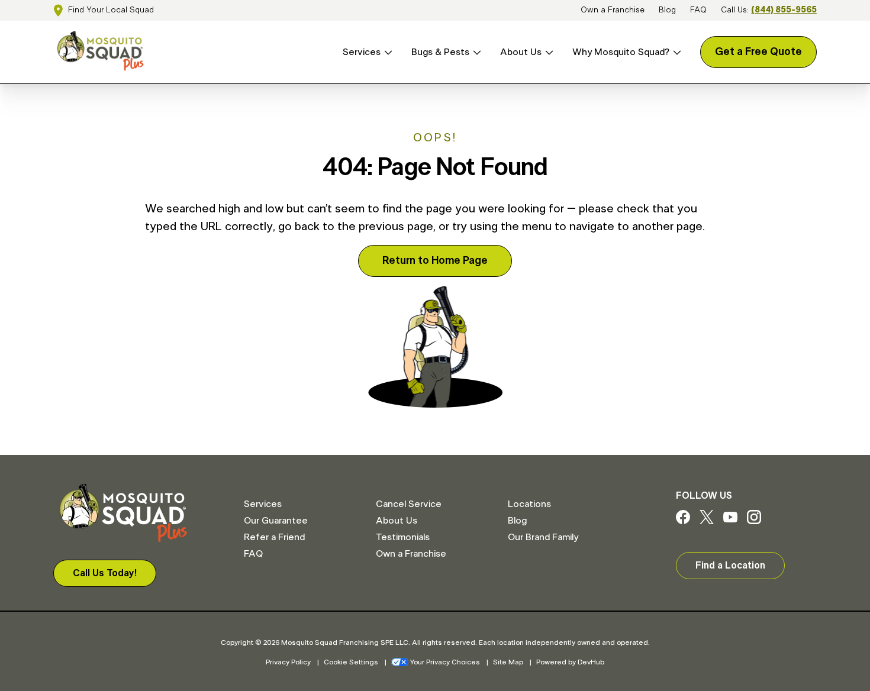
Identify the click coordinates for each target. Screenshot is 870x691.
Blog (667, 10)
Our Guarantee (276, 520)
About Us (521, 52)
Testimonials (403, 537)
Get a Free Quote (758, 52)
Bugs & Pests (440, 52)
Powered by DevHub (570, 662)
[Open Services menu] (386, 52)
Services (362, 52)
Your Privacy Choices (445, 662)
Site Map (508, 662)
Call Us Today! (105, 573)
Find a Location (730, 565)
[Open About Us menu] (547, 52)
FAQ (698, 10)
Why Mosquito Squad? (620, 52)
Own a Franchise (613, 10)
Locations (529, 504)
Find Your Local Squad (111, 10)
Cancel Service (409, 504)
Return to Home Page (435, 261)
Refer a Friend (274, 537)
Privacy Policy (288, 662)
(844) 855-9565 (784, 10)
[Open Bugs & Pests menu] (475, 52)
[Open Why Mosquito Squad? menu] (675, 52)
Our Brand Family (543, 537)
